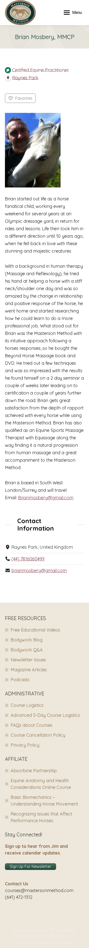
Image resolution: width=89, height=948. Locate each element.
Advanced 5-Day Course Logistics (45, 715)
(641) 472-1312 (18, 897)
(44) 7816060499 (27, 559)
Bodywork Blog (27, 640)
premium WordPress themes (44, 942)
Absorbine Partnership (34, 770)
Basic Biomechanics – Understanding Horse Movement (44, 800)
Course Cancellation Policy (38, 735)
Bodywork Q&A (27, 650)
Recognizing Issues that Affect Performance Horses (41, 817)
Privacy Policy (25, 745)
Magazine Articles (29, 670)
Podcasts (20, 679)
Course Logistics (27, 705)
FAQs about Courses (31, 725)
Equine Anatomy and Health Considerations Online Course (41, 784)
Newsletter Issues (28, 660)
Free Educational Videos (35, 630)
